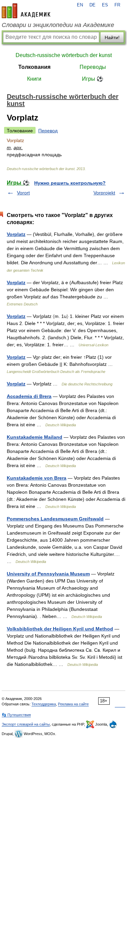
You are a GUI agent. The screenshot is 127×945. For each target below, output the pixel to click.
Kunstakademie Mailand (34, 437)
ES (105, 5)
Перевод (48, 130)
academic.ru (26, 10)
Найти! (112, 37)
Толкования (34, 67)
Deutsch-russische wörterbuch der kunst (64, 55)
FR (117, 5)
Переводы (93, 67)
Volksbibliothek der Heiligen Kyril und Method (60, 628)
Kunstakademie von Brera (36, 478)
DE (92, 5)
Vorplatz (16, 234)
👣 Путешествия (16, 715)
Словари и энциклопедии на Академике (58, 25)
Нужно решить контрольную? (70, 183)
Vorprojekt (104, 192)
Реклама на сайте (73, 704)
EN (80, 5)
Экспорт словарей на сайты (26, 724)
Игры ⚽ (92, 79)
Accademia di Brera (29, 396)
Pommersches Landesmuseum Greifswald (55, 518)
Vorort (23, 192)
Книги (34, 79)
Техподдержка (43, 704)
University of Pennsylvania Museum (48, 573)
